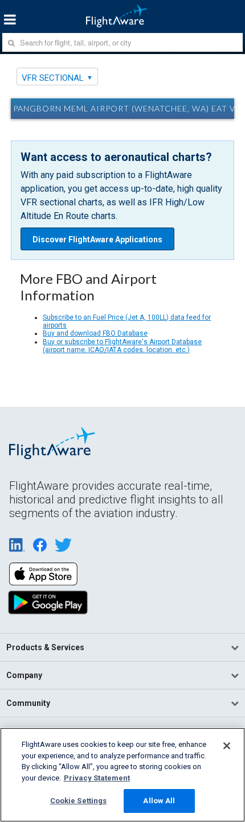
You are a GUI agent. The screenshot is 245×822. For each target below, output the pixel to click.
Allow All (159, 800)
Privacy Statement (97, 778)
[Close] (226, 745)
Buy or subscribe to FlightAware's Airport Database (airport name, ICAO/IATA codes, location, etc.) (122, 346)
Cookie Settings (78, 800)
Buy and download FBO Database (95, 333)
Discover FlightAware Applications (97, 239)
